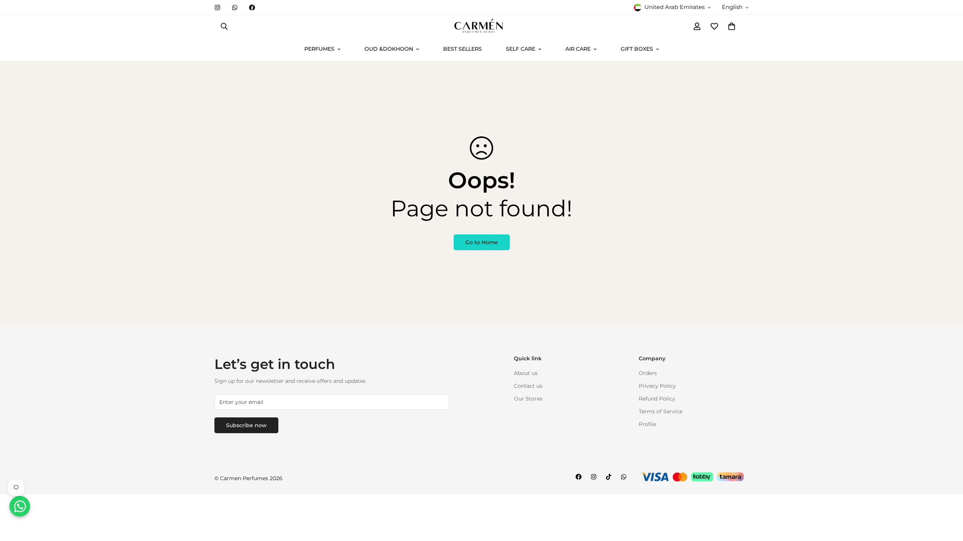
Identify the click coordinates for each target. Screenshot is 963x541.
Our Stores (528, 398)
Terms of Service (660, 411)
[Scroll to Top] (948, 500)
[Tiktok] (609, 477)
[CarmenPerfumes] (481, 26)
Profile (647, 424)
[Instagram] (217, 8)
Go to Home (481, 242)
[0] (731, 26)
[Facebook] (252, 8)
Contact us (528, 385)
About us (526, 373)
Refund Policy (657, 398)
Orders (648, 373)
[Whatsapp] (235, 8)
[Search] (224, 26)
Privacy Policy (657, 385)
